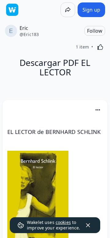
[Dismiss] (88, 225)
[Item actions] (98, 110)
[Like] (100, 47)
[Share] (68, 9)
